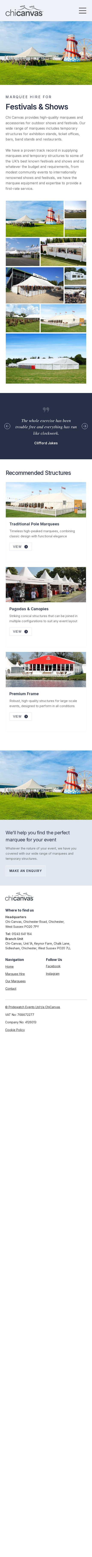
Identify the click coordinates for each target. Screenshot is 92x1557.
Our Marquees (15, 981)
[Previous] (7, 426)
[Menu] (82, 10)
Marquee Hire (15, 974)
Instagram (52, 973)
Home (9, 966)
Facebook (53, 966)
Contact (10, 988)
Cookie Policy (15, 1030)
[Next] (85, 426)
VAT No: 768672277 (19, 1014)
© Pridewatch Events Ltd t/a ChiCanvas (32, 1007)
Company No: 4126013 (20, 1022)
